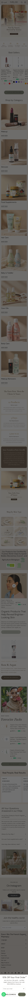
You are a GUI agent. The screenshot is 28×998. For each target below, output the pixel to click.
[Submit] (24, 988)
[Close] (26, 976)
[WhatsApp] (4, 994)
